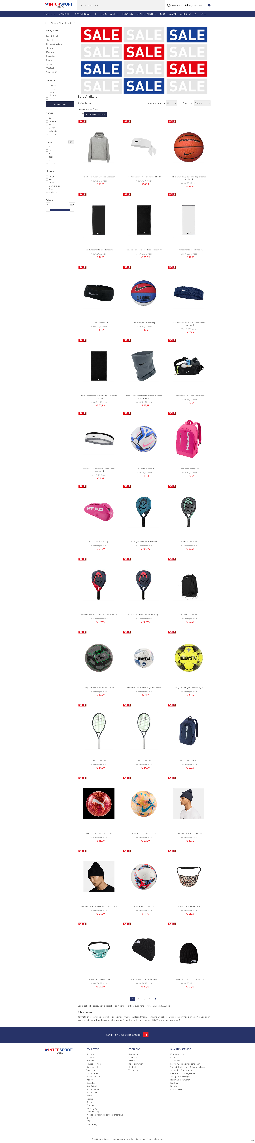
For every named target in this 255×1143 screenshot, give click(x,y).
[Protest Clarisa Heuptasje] (189, 876)
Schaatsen (51, 56)
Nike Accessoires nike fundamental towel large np (99, 396)
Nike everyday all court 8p (144, 322)
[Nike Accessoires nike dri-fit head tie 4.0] (144, 147)
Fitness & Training (106, 13)
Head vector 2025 (189, 541)
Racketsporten (93, 1076)
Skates (89, 1099)
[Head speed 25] (99, 731)
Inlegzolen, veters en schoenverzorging (104, 1115)
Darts (89, 1102)
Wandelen (65, 13)
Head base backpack (189, 468)
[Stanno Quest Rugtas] (189, 585)
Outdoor (50, 48)
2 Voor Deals (83, 13)
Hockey (90, 1095)
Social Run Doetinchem (181, 1070)
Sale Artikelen (92, 1086)
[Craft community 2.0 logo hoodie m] (99, 147)
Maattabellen (176, 1089)
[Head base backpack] (189, 439)
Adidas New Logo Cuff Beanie (144, 979)
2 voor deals (92, 1073)
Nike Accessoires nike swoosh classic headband (189, 323)
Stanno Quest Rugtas (189, 614)
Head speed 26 (144, 760)
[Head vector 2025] (189, 512)
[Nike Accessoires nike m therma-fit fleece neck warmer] (144, 366)
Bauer (52, 127)
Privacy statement (155, 1139)
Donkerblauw (55, 186)
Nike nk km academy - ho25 (144, 833)
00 (50, 150)
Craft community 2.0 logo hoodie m (99, 177)
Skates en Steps (146, 13)
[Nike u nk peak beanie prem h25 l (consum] (99, 876)
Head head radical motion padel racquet (99, 614)
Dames (52, 85)
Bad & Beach (52, 36)
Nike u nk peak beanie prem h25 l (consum (99, 906)
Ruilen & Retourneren (180, 1079)
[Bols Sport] (59, 5)
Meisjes (52, 95)
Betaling (174, 1086)
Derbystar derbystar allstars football (99, 687)
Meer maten (51, 163)
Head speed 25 (99, 760)
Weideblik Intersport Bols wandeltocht (187, 1067)
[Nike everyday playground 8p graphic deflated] (189, 147)
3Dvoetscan (176, 1060)
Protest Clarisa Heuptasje (189, 906)
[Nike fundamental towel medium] (99, 220)
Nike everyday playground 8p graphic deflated (189, 178)
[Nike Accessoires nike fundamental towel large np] (99, 366)
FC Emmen (91, 1121)
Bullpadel (53, 131)
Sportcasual (168, 13)
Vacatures (133, 1070)
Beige (51, 176)
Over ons (132, 1057)
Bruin (51, 182)
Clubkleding (91, 1124)
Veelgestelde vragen (180, 1076)
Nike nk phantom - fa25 (144, 906)
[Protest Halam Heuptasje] (99, 949)
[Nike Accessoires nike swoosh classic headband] (189, 293)
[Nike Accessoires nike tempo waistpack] (189, 366)
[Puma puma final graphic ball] (99, 804)
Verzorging (91, 1108)
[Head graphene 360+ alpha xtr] (144, 512)
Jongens (53, 92)
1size (51, 157)
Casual (49, 40)
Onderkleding (92, 1111)
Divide (252, 1140)
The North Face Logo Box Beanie (189, 979)
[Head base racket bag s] (99, 512)
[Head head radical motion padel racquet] (99, 585)
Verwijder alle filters (96, 114)
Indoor (89, 1079)
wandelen (90, 1057)
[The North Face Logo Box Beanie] (189, 949)
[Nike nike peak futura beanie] (189, 804)
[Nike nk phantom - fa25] (144, 876)
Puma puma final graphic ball (99, 833)
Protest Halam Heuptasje (99, 979)
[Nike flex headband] (99, 293)
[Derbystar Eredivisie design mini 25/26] (144, 658)
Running (127, 13)
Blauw (51, 179)
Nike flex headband (99, 322)
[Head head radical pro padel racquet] (144, 585)
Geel (51, 189)
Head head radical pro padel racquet (144, 614)
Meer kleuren (52, 192)
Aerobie (52, 121)
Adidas (52, 118)
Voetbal (49, 13)
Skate (49, 60)
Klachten (174, 1083)
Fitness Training (93, 1064)
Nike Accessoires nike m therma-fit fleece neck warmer (144, 396)
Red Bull (90, 1118)
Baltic (51, 124)
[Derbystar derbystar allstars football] (99, 658)
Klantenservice (177, 1054)
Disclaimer (140, 1139)
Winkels (131, 1060)
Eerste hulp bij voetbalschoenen (185, 1064)
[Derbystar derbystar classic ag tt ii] (189, 658)
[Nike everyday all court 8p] (144, 293)
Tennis (49, 64)
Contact (132, 1067)
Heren (52, 89)
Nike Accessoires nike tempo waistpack (189, 395)
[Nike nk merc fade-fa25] (144, 439)
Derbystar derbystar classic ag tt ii (189, 687)
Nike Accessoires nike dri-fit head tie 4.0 (144, 177)
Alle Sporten (188, 13)
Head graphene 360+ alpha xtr (144, 541)
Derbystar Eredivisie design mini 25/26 (144, 687)
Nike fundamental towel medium (99, 250)
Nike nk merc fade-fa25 (144, 468)
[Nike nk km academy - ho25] (144, 804)
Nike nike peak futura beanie (189, 833)
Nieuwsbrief (133, 1054)
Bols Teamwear (135, 1064)
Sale (203, 13)
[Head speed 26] (144, 731)
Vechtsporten (92, 1092)
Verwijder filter (60, 104)
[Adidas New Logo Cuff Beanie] (144, 949)
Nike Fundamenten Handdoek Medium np (144, 250)
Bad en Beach (92, 1089)
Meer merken (52, 134)
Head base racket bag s (99, 541)
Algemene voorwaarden (122, 1139)
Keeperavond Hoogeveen (182, 1073)
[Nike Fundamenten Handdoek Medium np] (144, 220)
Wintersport (51, 72)
